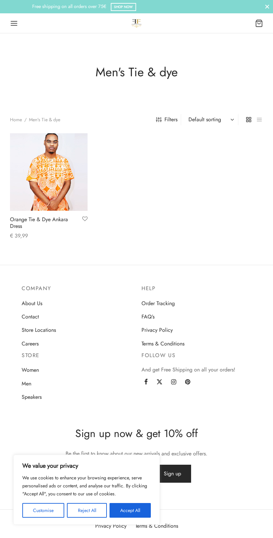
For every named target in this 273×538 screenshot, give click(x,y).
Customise (43, 510)
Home (16, 119)
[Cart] (259, 23)
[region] (86, 490)
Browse (196, 6)
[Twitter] (159, 382)
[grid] (248, 119)
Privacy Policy (157, 330)
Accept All (130, 510)
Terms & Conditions (162, 343)
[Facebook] (145, 382)
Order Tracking (158, 303)
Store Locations (39, 330)
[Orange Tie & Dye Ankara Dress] (49, 172)
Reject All (87, 510)
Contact (30, 316)
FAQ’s (147, 316)
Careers (30, 343)
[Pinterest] (187, 382)
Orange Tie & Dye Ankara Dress (39, 223)
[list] (259, 119)
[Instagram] (173, 382)
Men (26, 383)
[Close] (267, 6)
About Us (32, 303)
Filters (170, 119)
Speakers (32, 397)
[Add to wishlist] (85, 219)
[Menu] (14, 23)
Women (30, 370)
